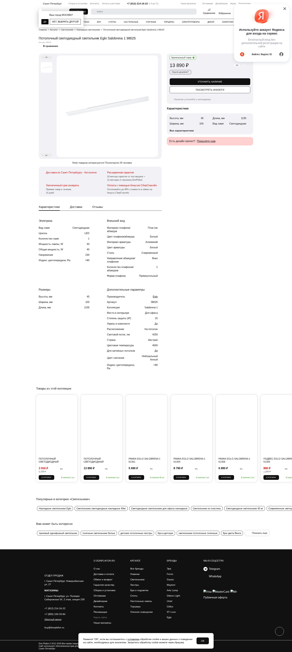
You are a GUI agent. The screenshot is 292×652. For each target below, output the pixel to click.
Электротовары (191, 22)
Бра (99, 22)
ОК (202, 640)
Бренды (172, 560)
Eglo (155, 296)
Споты (112, 22)
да (44, 21)
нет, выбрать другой (65, 21)
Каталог (135, 560)
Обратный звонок (52, 619)
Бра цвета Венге (232, 533)
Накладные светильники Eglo (55, 508)
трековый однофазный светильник (58, 533)
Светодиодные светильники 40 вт (244, 508)
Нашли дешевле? (180, 72)
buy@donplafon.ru (54, 627)
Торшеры (169, 22)
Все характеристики (182, 130)
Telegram (214, 568)
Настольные (131, 22)
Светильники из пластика (207, 508)
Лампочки (228, 22)
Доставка (76, 207)
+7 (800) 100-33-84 (54, 614)
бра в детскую (165, 533)
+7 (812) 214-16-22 (137, 3)
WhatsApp (214, 576)
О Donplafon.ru (104, 560)
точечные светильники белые (98, 533)
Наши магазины (188, 3)
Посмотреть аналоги (210, 89)
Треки (86, 22)
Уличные (151, 22)
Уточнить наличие (210, 81)
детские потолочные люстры (136, 533)
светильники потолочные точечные (198, 533)
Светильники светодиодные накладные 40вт (101, 508)
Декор (211, 22)
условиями (133, 639)
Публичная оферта (215, 597)
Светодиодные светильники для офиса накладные (159, 508)
